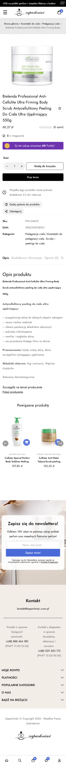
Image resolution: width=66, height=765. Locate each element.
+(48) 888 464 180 (17, 641)
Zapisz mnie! (33, 553)
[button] (26, 442)
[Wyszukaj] (19, 760)
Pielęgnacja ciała (50, 23)
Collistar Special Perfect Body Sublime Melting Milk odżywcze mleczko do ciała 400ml (17, 463)
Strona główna (11, 23)
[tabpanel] (33, 325)
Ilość (6, 158)
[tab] (6, 258)
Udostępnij (15, 211)
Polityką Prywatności (49, 562)
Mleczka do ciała (17, 454)
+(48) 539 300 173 (49, 651)
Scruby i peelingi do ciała (49, 454)
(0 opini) (58, 127)
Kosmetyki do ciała (30, 23)
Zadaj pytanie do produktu (24, 204)
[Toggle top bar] (62, 3)
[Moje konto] (59, 760)
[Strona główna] (6, 760)
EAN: (6, 227)
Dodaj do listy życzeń (59, 108)
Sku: (5, 221)
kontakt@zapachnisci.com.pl (33, 609)
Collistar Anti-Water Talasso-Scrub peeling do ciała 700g (49, 461)
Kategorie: (9, 234)
